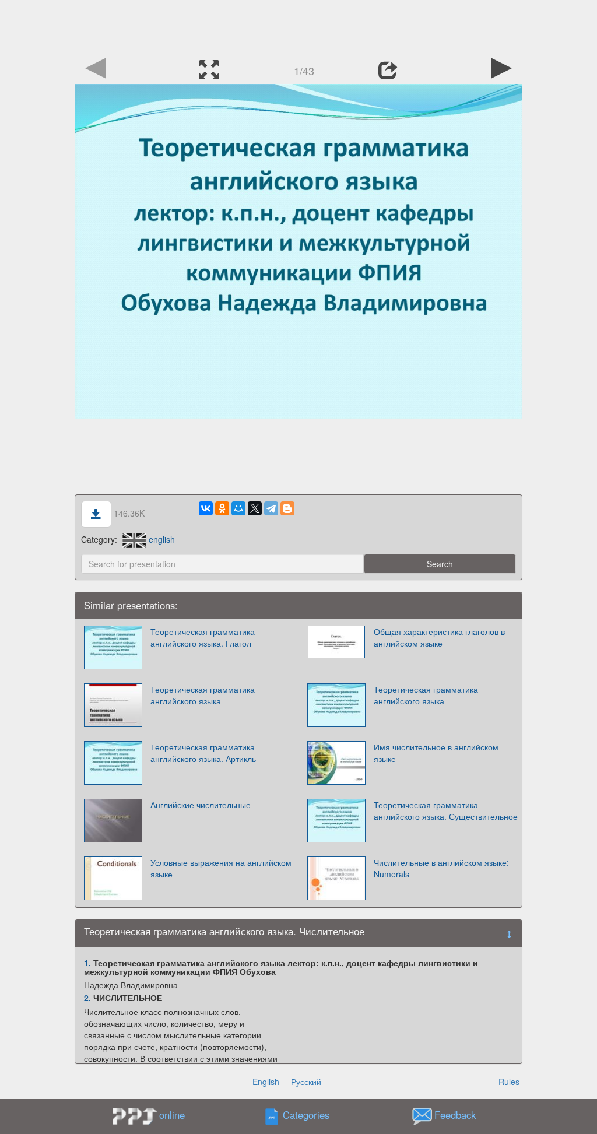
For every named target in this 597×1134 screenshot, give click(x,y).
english (162, 539)
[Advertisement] (298, 26)
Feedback (455, 1115)
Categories (306, 1115)
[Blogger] (287, 508)
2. (87, 997)
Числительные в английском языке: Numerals (441, 868)
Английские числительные (200, 804)
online (172, 1115)
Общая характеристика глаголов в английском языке (439, 637)
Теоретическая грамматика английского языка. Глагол (202, 637)
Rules (508, 1081)
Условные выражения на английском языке (221, 868)
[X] (255, 508)
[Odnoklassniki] (222, 508)
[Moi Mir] (238, 508)
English (265, 1081)
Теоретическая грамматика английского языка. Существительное (446, 810)
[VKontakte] (206, 508)
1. (87, 962)
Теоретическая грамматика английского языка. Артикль (203, 752)
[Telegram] (271, 508)
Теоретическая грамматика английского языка (202, 695)
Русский (306, 1081)
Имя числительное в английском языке (436, 752)
